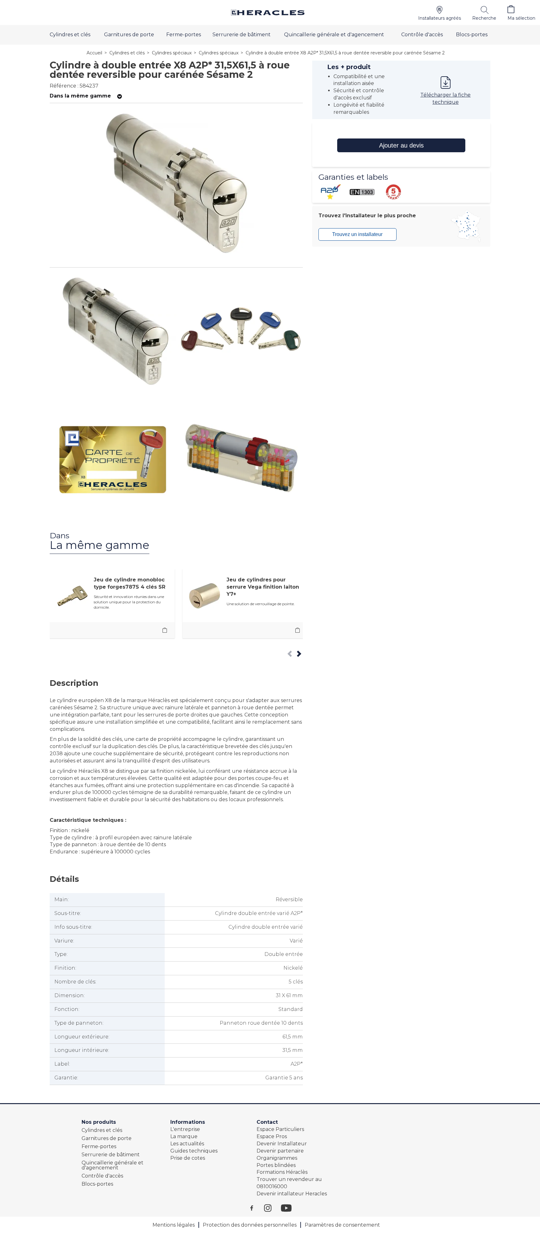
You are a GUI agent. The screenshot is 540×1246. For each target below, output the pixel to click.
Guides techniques (194, 1151)
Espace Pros (272, 1136)
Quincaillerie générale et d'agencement (334, 35)
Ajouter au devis (401, 145)
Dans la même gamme (80, 96)
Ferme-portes (183, 35)
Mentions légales (173, 1225)
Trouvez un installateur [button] (357, 234)
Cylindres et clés (70, 35)
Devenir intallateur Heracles (292, 1194)
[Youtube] (289, 1208)
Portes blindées (276, 1165)
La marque (184, 1136)
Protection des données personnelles (250, 1225)
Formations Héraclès (282, 1172)
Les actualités (187, 1144)
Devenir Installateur (282, 1144)
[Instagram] (272, 1208)
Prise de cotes (187, 1158)
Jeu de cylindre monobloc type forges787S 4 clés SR (129, 583)
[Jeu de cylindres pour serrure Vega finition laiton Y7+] (297, 630)
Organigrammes (277, 1158)
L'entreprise (185, 1129)
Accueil (94, 53)
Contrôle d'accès (422, 35)
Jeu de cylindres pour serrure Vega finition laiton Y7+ (263, 587)
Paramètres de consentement (342, 1225)
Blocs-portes (472, 35)
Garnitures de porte (129, 35)
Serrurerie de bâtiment (241, 35)
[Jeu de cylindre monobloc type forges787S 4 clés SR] (164, 630)
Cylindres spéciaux (172, 53)
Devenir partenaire (280, 1151)
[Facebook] (257, 1208)
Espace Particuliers (280, 1129)
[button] (439, 12)
